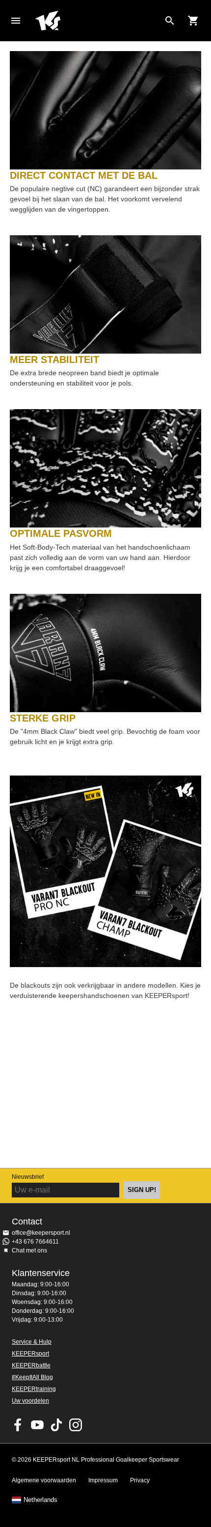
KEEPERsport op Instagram (75, 1424)
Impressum (103, 1480)
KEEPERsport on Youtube (37, 1424)
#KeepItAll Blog (32, 1377)
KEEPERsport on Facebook (18, 1424)
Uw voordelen (30, 1400)
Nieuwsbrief (28, 1176)
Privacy (140, 1480)
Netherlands (40, 1500)
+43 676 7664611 (35, 1241)
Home (97, 20)
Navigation (15, 20)
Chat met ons (29, 1250)
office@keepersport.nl (41, 1232)
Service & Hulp (32, 1341)
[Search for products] (170, 20)
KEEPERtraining (34, 1389)
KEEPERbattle (31, 1365)
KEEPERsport (30, 1353)
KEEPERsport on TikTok (56, 1424)
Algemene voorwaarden (44, 1480)
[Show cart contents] (193, 20)
